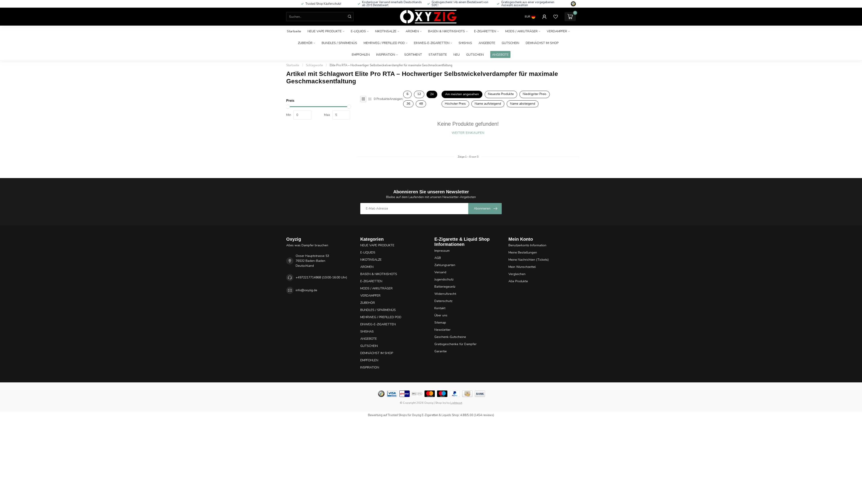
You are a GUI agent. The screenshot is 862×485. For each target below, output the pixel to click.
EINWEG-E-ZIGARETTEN (431, 43)
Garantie (440, 351)
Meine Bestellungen (522, 252)
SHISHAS (465, 43)
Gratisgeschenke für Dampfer (455, 344)
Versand (440, 272)
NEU (456, 55)
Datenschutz (443, 301)
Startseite (294, 31)
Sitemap (440, 322)
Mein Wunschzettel (522, 267)
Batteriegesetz (444, 286)
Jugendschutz (443, 279)
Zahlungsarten (444, 265)
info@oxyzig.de (306, 290)
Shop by (440, 403)
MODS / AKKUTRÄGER (521, 31)
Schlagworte (314, 65)
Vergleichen (517, 274)
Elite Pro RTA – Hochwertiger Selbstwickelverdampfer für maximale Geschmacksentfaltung (391, 65)
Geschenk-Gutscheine (450, 337)
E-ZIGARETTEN (485, 31)
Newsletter (442, 330)
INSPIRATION (385, 55)
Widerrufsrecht (445, 294)
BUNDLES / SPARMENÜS (339, 43)
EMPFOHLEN (361, 55)
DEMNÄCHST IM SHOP (542, 43)
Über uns (440, 315)
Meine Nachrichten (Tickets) (528, 260)
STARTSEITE (438, 55)
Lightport (456, 403)
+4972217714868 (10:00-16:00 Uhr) (321, 277)
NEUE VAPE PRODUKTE (325, 31)
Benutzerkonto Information (527, 245)
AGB (437, 258)
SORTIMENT (413, 55)
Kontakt (439, 308)
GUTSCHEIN (510, 43)
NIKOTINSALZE (385, 31)
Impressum (442, 251)
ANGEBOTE (487, 43)
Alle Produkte (518, 281)
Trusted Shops (397, 415)
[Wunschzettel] (555, 16)
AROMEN (412, 31)
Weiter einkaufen (468, 133)
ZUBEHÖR (305, 43)
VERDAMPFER (557, 31)
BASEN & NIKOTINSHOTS (446, 31)
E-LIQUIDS (358, 31)
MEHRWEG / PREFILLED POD (384, 43)
